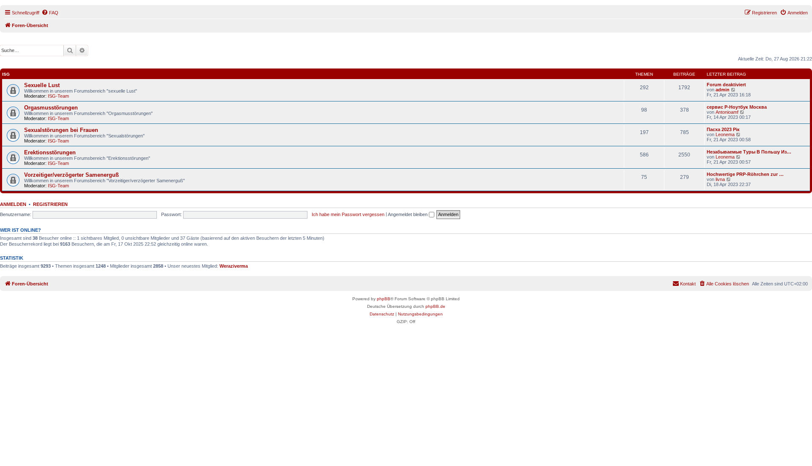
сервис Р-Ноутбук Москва (737, 107)
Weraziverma (233, 266)
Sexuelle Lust (42, 85)
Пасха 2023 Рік (723, 129)
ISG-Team (58, 96)
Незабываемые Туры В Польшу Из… (749, 151)
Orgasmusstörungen (51, 107)
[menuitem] (49, 13)
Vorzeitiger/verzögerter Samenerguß (71, 175)
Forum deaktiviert (726, 84)
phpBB (383, 298)
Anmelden (13, 204)
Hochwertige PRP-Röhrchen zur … (745, 174)
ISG (6, 74)
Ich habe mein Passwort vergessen (348, 214)
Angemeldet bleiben (408, 214)
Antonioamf (727, 112)
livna (720, 179)
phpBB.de (435, 306)
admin (723, 89)
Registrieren (50, 204)
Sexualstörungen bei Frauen (61, 130)
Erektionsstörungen (50, 152)
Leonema (725, 134)
